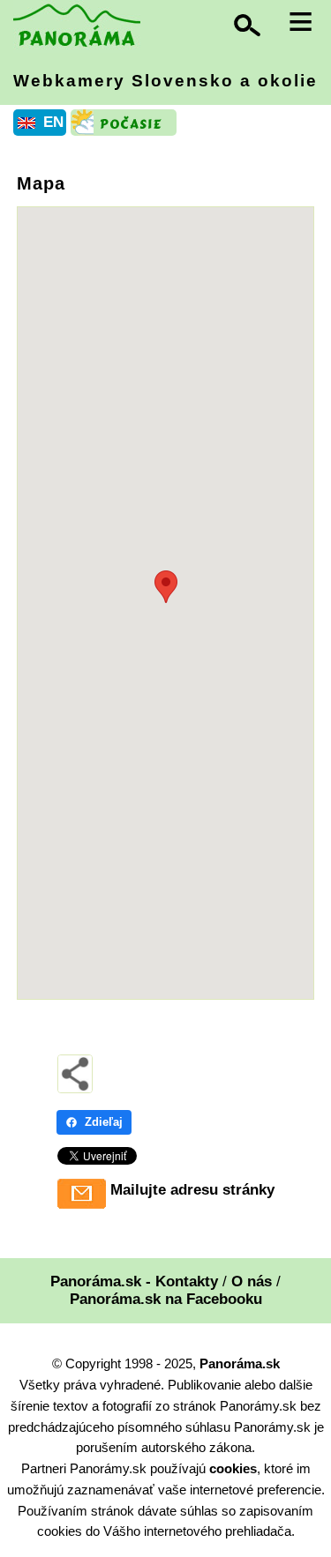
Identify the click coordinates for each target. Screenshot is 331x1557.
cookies (233, 1468)
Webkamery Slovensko (165, 80)
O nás (251, 1281)
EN (53, 122)
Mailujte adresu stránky (192, 1189)
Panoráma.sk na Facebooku (166, 1299)
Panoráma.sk (239, 1363)
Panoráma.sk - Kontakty (134, 1281)
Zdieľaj (104, 1122)
